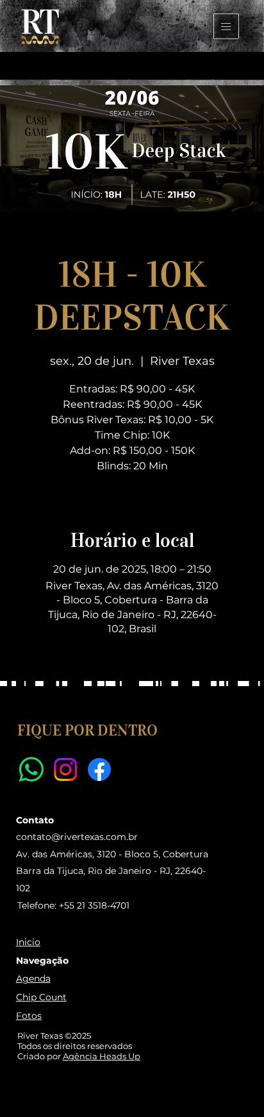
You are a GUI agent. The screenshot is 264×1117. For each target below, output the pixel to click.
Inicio (28, 942)
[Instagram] (65, 769)
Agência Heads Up (101, 1056)
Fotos (29, 1015)
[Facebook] (99, 769)
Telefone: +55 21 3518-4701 (73, 905)
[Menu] (227, 26)
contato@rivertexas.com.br (77, 837)
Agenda (33, 978)
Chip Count (41, 997)
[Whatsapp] (31, 769)
